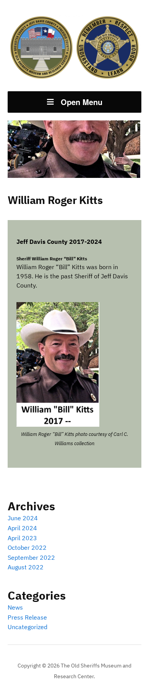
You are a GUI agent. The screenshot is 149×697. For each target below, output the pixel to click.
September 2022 (31, 557)
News (15, 607)
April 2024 (22, 528)
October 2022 (27, 547)
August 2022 (26, 567)
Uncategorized (27, 627)
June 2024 (23, 518)
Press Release (27, 617)
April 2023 (22, 538)
